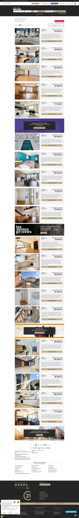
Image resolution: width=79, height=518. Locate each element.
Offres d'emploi (42, 491)
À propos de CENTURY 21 (44, 496)
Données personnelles (39, 503)
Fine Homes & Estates (44, 495)
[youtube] (27, 485)
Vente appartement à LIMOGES (39, 508)
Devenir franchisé (62, 3)
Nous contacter (42, 499)
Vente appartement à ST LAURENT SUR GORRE (22, 514)
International (42, 498)
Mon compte (70, 3)
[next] (36, 445)
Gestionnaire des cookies (60, 503)
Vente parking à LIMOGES (56, 508)
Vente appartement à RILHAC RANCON (39, 512)
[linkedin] (24, 485)
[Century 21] (7, 3)
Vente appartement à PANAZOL (22, 512)
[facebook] (16, 485)
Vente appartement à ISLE (57, 512)
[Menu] (75, 3)
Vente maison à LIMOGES (22, 508)
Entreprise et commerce (44, 494)
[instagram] (18, 485)
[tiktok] (21, 485)
